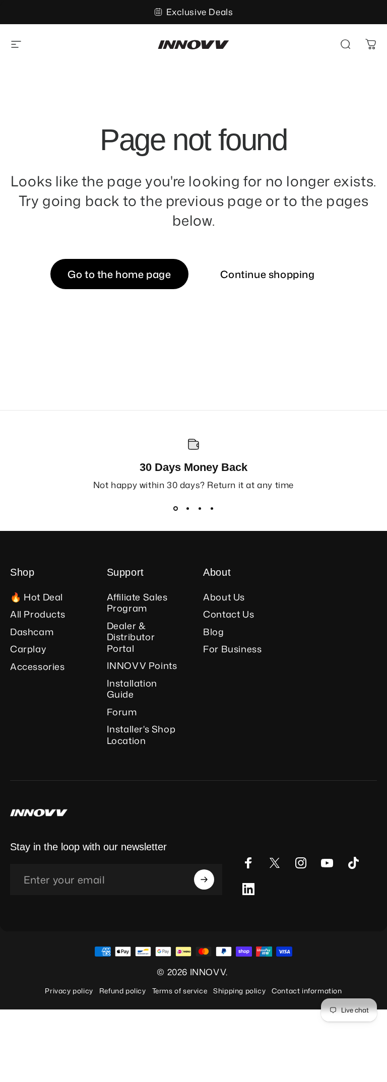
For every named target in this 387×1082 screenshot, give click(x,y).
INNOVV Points (142, 665)
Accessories (37, 666)
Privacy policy (69, 990)
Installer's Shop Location (141, 734)
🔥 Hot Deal (36, 597)
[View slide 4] (212, 509)
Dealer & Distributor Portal (131, 637)
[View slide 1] (175, 509)
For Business (232, 649)
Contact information (307, 990)
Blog (213, 632)
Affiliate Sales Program (137, 602)
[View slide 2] (187, 509)
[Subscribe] (204, 879)
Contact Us (228, 614)
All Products (37, 614)
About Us (224, 597)
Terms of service (180, 990)
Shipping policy (239, 990)
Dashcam (31, 632)
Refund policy (122, 990)
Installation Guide (132, 689)
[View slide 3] (200, 509)
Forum (122, 712)
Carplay (28, 649)
